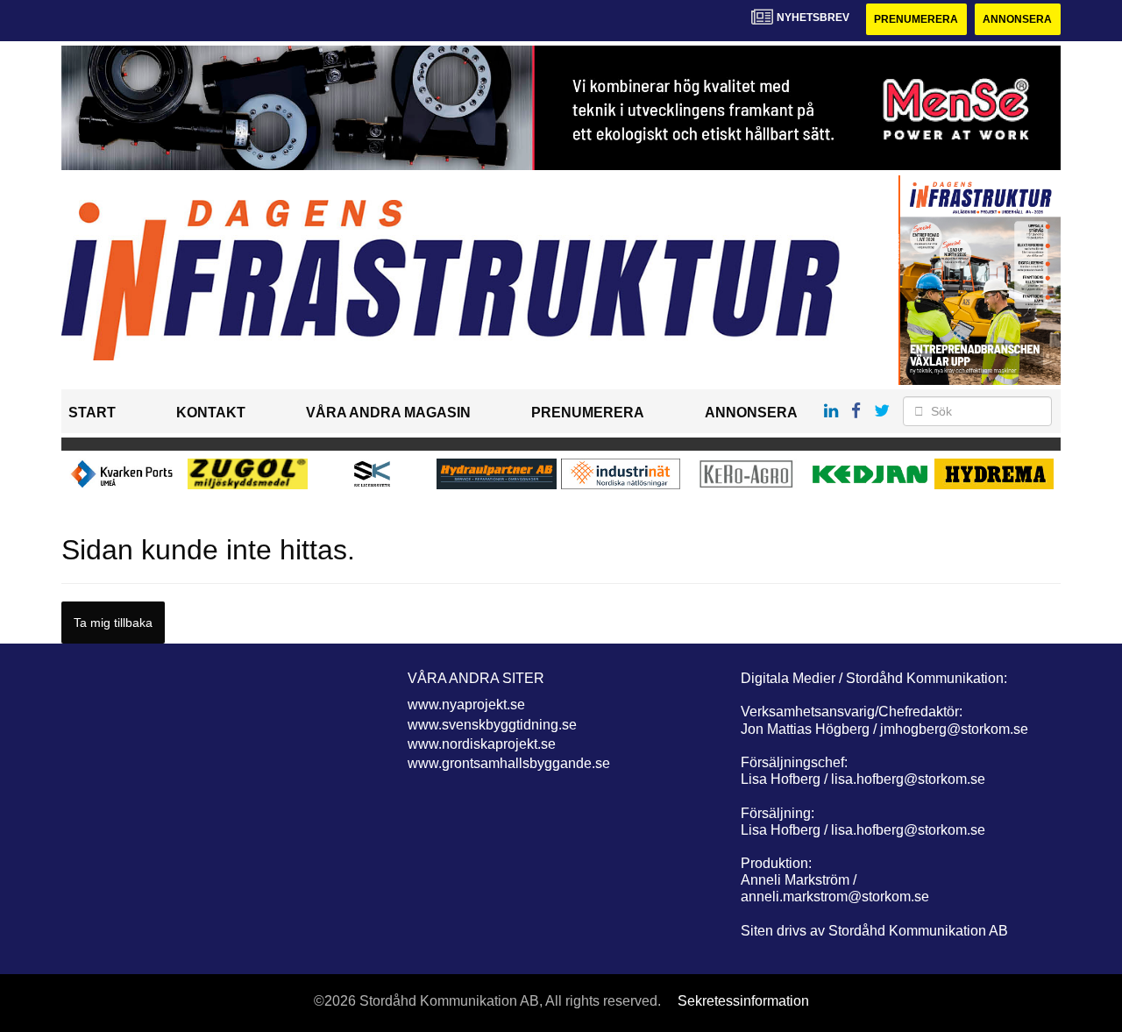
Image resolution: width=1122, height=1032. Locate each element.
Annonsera (1017, 19)
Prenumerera (916, 19)
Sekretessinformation (743, 1000)
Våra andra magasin (388, 412)
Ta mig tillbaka (113, 623)
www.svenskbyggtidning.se (492, 724)
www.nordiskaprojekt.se (482, 744)
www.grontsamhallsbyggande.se (509, 763)
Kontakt (210, 412)
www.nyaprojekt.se (466, 704)
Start (92, 412)
